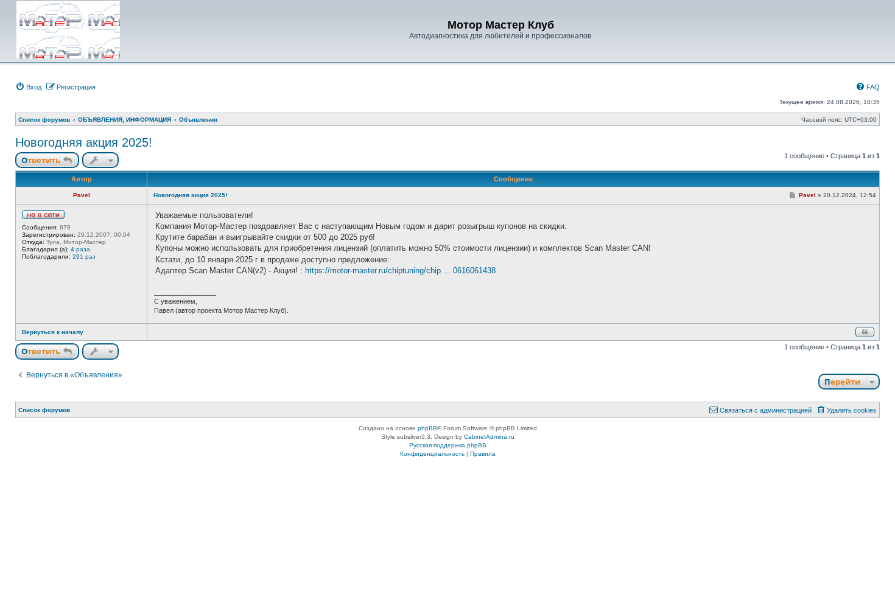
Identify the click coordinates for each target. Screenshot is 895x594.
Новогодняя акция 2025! (83, 142)
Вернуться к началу (52, 332)
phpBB (427, 428)
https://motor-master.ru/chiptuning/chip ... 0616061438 (400, 270)
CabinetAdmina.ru (489, 436)
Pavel (81, 195)
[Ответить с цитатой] (864, 332)
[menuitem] (28, 87)
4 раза (80, 249)
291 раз (84, 256)
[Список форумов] (68, 30)
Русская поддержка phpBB (447, 445)
